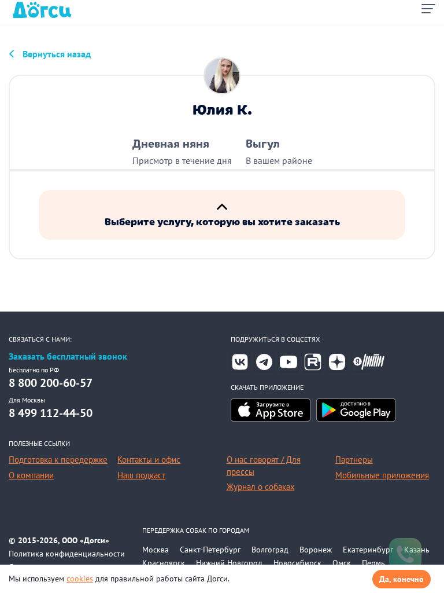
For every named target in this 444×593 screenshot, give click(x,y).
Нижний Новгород (229, 563)
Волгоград (269, 549)
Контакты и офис (148, 459)
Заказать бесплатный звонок (68, 356)
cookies (79, 578)
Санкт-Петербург (210, 549)
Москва (155, 549)
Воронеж (315, 549)
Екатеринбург (368, 549)
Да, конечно (401, 579)
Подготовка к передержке (58, 459)
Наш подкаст (141, 475)
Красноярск (163, 563)
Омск (341, 563)
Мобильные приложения (382, 475)
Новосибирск (297, 563)
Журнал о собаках (261, 486)
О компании (31, 475)
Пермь (373, 563)
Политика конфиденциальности (67, 553)
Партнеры (354, 459)
